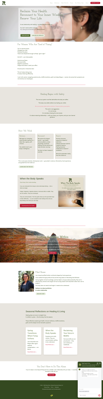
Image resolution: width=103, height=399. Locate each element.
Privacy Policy (46, 387)
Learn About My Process (26, 166)
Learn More (52, 253)
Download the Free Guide (28, 205)
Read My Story (41, 294)
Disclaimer (57, 387)
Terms (52, 387)
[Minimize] (100, 363)
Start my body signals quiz (84, 391)
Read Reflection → (32, 352)
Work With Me (25, 35)
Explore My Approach (37, 35)
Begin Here (51, 375)
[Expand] (97, 363)
